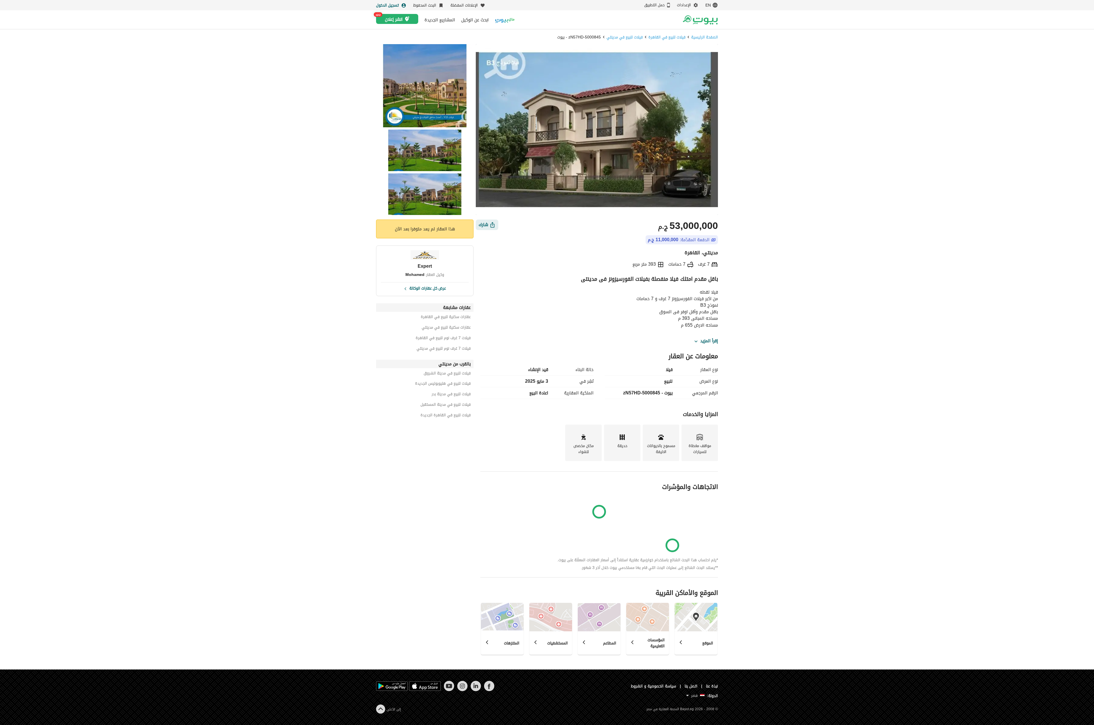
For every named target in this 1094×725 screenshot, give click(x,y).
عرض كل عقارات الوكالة (427, 287)
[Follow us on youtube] (449, 690)
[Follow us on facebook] (489, 690)
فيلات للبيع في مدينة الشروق (447, 374)
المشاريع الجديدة (439, 20)
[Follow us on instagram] (462, 690)
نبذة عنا (712, 686)
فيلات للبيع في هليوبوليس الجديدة (443, 384)
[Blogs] (505, 20)
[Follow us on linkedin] (475, 690)
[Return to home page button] (700, 19)
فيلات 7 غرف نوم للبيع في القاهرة (443, 339)
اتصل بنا (691, 686)
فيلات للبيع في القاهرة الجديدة (446, 416)
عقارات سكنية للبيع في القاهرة (446, 318)
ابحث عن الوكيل (475, 20)
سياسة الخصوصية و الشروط (653, 686)
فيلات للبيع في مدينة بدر (451, 395)
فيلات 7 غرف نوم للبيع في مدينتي (444, 349)
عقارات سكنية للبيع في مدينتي (446, 328)
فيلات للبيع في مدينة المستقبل (446, 405)
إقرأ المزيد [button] (709, 341)
